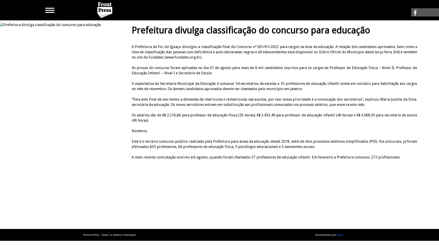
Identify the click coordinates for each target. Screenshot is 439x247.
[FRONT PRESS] (105, 18)
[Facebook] (425, 14)
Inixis (340, 235)
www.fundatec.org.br (183, 57)
